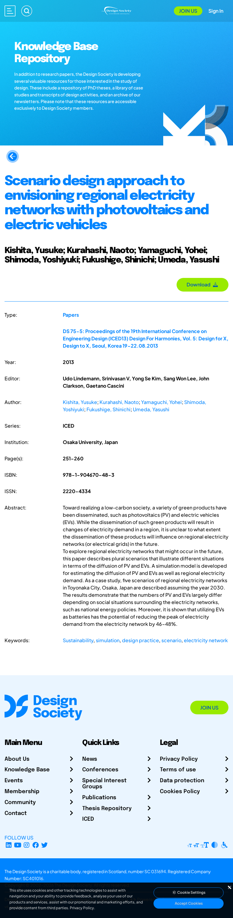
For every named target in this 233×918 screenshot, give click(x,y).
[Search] (26, 10)
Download (199, 284)
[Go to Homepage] (116, 10)
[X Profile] (45, 845)
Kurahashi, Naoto (119, 402)
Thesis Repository (107, 808)
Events (14, 780)
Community (20, 802)
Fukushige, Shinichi (108, 409)
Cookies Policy (180, 791)
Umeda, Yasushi (151, 409)
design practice (140, 640)
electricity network (206, 640)
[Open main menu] (10, 10)
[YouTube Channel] (18, 845)
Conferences (100, 770)
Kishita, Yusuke (80, 402)
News (89, 759)
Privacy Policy (179, 759)
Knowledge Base (27, 770)
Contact (16, 813)
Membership (22, 791)
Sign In (215, 11)
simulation (108, 640)
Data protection (182, 780)
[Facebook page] (36, 845)
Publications (99, 797)
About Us (17, 759)
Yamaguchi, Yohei (161, 402)
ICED (88, 819)
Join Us (188, 11)
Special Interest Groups (104, 783)
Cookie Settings (191, 892)
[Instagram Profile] (26, 845)
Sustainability (78, 640)
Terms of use (178, 770)
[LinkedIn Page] (9, 845)
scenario (171, 640)
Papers (71, 315)
